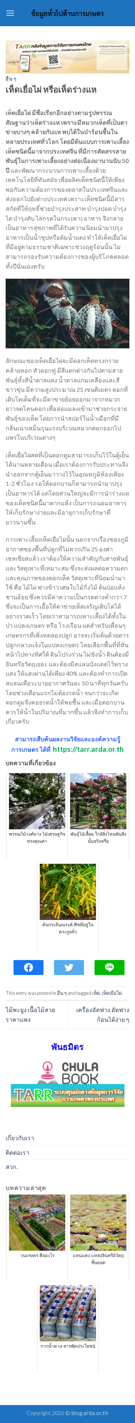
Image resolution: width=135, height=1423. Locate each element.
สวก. (12, 1166)
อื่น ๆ (11, 79)
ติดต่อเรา (17, 1152)
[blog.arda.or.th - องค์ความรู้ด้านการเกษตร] (67, 13)
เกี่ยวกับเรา (20, 1137)
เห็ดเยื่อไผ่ (112, 993)
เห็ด (96, 993)
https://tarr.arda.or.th (88, 749)
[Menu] (10, 13)
